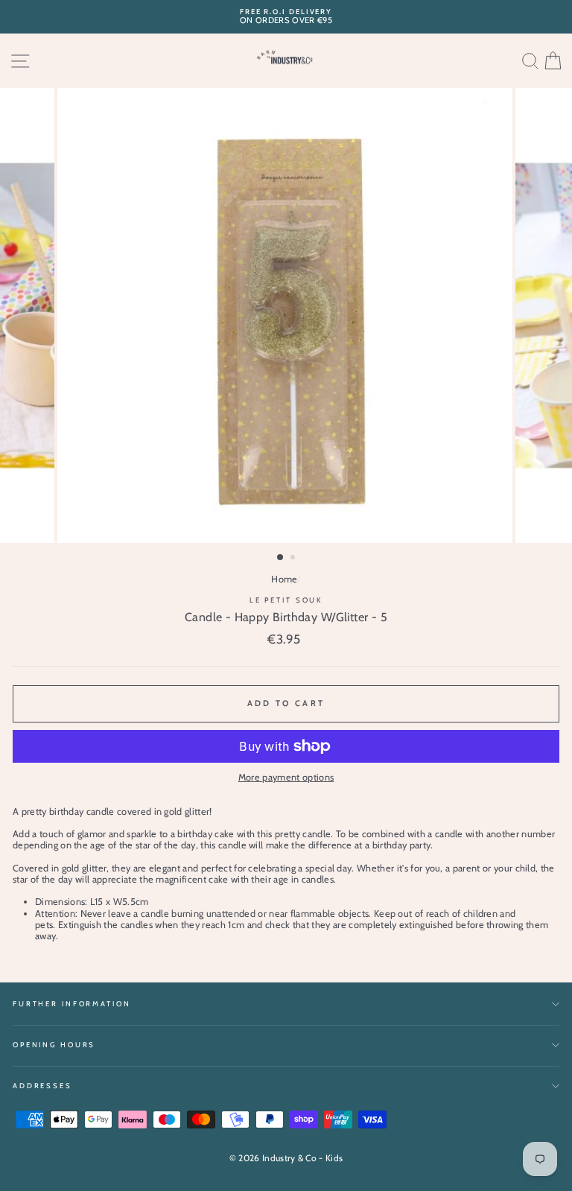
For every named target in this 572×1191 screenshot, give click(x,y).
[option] (286, 16)
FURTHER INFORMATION (72, 1004)
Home (284, 579)
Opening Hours (54, 1045)
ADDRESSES (42, 1086)
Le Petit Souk (286, 600)
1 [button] (281, 558)
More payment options (286, 777)
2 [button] (294, 558)
